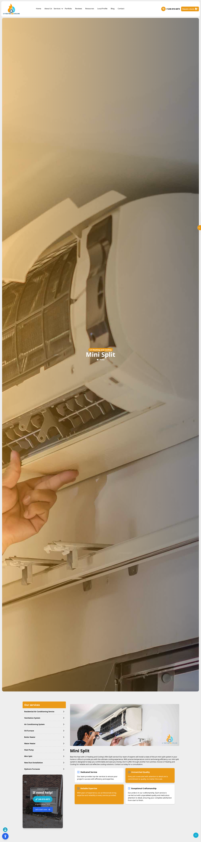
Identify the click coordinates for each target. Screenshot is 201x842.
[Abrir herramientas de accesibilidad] (5, 836)
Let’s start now (41, 809)
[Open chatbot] (5, 829)
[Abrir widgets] (199, 227)
